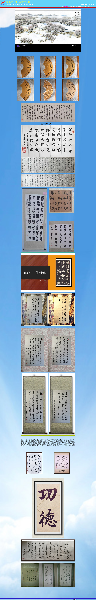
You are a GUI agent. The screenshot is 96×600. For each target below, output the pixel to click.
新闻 (62, 6)
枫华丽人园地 (72, 6)
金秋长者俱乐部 (79, 6)
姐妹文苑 (66, 6)
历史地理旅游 (87, 6)
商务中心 (93, 6)
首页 (58, 6)
